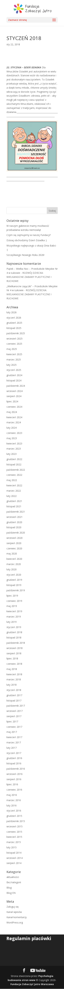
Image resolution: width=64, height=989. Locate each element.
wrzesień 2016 (14, 774)
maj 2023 (11, 438)
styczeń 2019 (13, 627)
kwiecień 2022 (14, 485)
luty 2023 (11, 453)
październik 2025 (15, 333)
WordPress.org (14, 922)
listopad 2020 (13, 527)
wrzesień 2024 (14, 391)
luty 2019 (11, 621)
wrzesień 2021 (14, 517)
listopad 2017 (13, 700)
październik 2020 (15, 532)
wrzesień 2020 (14, 537)
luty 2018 (11, 684)
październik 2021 (15, 511)
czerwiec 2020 (14, 548)
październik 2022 (15, 469)
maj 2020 (11, 553)
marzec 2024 (13, 422)
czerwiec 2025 (14, 343)
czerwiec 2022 (14, 474)
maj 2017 (11, 731)
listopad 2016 (13, 763)
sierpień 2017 (13, 716)
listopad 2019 (13, 585)
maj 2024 (11, 412)
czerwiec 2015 (14, 831)
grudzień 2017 (14, 695)
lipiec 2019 (12, 595)
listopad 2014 (13, 852)
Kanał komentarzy (16, 917)
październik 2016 (15, 768)
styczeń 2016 (13, 810)
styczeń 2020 (13, 574)
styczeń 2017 (13, 753)
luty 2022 (11, 496)
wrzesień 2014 (14, 858)
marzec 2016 (13, 800)
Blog (9, 887)
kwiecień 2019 (14, 611)
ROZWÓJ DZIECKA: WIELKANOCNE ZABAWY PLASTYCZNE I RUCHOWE (28, 277)
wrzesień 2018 (14, 648)
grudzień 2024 (14, 375)
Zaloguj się (12, 906)
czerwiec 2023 (14, 433)
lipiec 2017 (12, 721)
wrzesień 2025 (14, 338)
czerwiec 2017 (14, 726)
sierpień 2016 (13, 779)
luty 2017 (11, 747)
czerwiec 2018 (14, 663)
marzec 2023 (13, 448)
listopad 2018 (13, 637)
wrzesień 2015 (14, 826)
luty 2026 (11, 312)
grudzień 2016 (14, 758)
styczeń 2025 (13, 370)
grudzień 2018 (14, 632)
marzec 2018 (13, 679)
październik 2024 (15, 385)
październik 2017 (15, 705)
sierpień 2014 (13, 863)
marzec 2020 (13, 564)
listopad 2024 (13, 380)
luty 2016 (11, 805)
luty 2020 (11, 569)
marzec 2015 (13, 842)
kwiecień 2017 (14, 737)
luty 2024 (11, 427)
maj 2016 (11, 795)
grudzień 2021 (14, 501)
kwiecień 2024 (14, 417)
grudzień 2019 (14, 579)
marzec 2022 (13, 490)
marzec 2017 (13, 742)
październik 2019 (15, 590)
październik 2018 (15, 642)
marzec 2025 (13, 359)
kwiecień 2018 (14, 674)
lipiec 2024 (12, 401)
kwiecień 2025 (14, 354)
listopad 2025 (13, 328)
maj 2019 (11, 606)
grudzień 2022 (14, 459)
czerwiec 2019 (14, 600)
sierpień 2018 (13, 653)
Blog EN (11, 892)
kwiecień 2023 (14, 443)
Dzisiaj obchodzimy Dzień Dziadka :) (26, 240)
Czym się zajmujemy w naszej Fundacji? (28, 235)
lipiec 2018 (12, 658)
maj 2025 (11, 349)
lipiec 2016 (12, 784)
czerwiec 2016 (14, 789)
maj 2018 (11, 669)
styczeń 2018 (13, 690)
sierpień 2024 (13, 396)
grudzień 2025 (14, 322)
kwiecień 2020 (14, 558)
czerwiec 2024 (14, 406)
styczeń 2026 (13, 317)
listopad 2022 (13, 464)
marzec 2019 (13, 616)
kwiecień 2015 (14, 836)
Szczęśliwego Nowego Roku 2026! (25, 255)
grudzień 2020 (14, 522)
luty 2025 (11, 364)
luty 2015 (11, 847)
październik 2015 (15, 821)
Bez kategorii (13, 882)
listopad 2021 (13, 506)
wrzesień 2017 (14, 711)
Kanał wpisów (14, 912)
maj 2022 (11, 480)
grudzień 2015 (14, 815)
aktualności (12, 877)
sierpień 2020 (13, 543)
